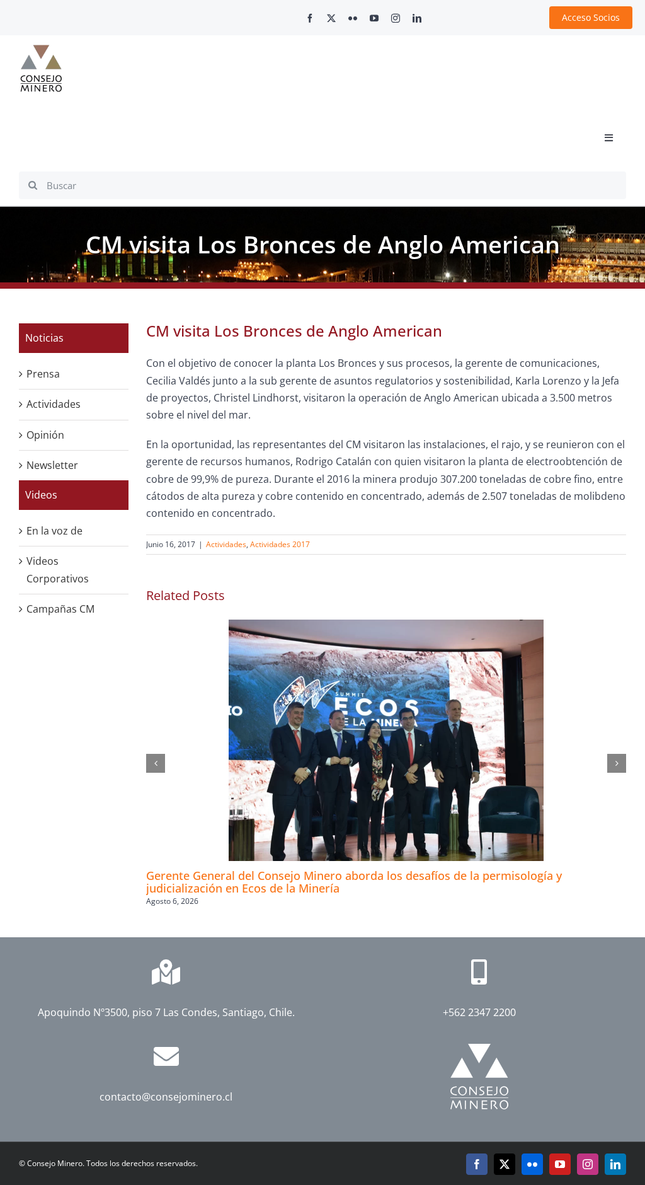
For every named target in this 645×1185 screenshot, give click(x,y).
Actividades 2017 (280, 544)
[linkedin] (417, 18)
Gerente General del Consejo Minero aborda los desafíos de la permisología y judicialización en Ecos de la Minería (354, 882)
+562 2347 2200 (479, 1012)
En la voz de (54, 531)
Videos (41, 495)
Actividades (226, 544)
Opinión (45, 435)
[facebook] (309, 18)
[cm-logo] (41, 50)
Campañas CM (60, 609)
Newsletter (52, 465)
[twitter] (331, 18)
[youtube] (374, 18)
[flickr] (352, 18)
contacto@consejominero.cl (166, 1097)
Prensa (43, 374)
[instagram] (395, 18)
